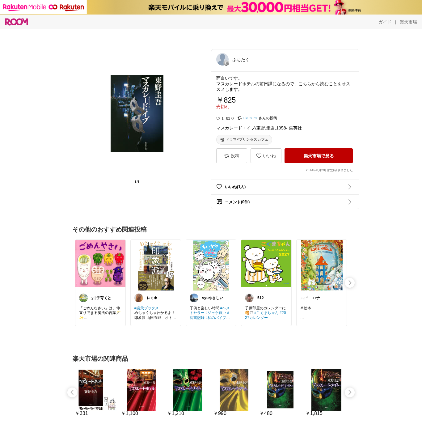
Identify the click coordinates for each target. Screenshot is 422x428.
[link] (100, 265)
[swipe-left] (72, 392)
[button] (222, 59)
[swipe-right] (350, 283)
